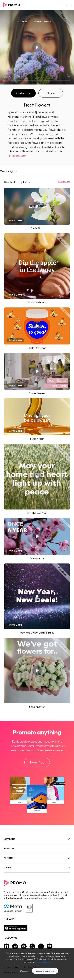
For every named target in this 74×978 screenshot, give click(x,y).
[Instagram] (29, 908)
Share (51, 93)
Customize (23, 93)
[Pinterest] (49, 947)
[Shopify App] (37, 928)
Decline (24, 971)
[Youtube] (24, 947)
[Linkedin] (41, 947)
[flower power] (37, 670)
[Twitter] (32, 947)
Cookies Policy (43, 962)
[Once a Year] (37, 536)
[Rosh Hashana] (37, 266)
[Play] (37, 47)
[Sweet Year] (37, 416)
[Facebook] (13, 908)
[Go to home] (12, 5)
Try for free (37, 762)
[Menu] (69, 5)
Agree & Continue (45, 971)
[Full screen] (69, 75)
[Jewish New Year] (37, 476)
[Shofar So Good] (37, 325)
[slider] (4, 81)
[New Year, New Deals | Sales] (37, 596)
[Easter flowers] (37, 371)
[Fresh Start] (37, 206)
